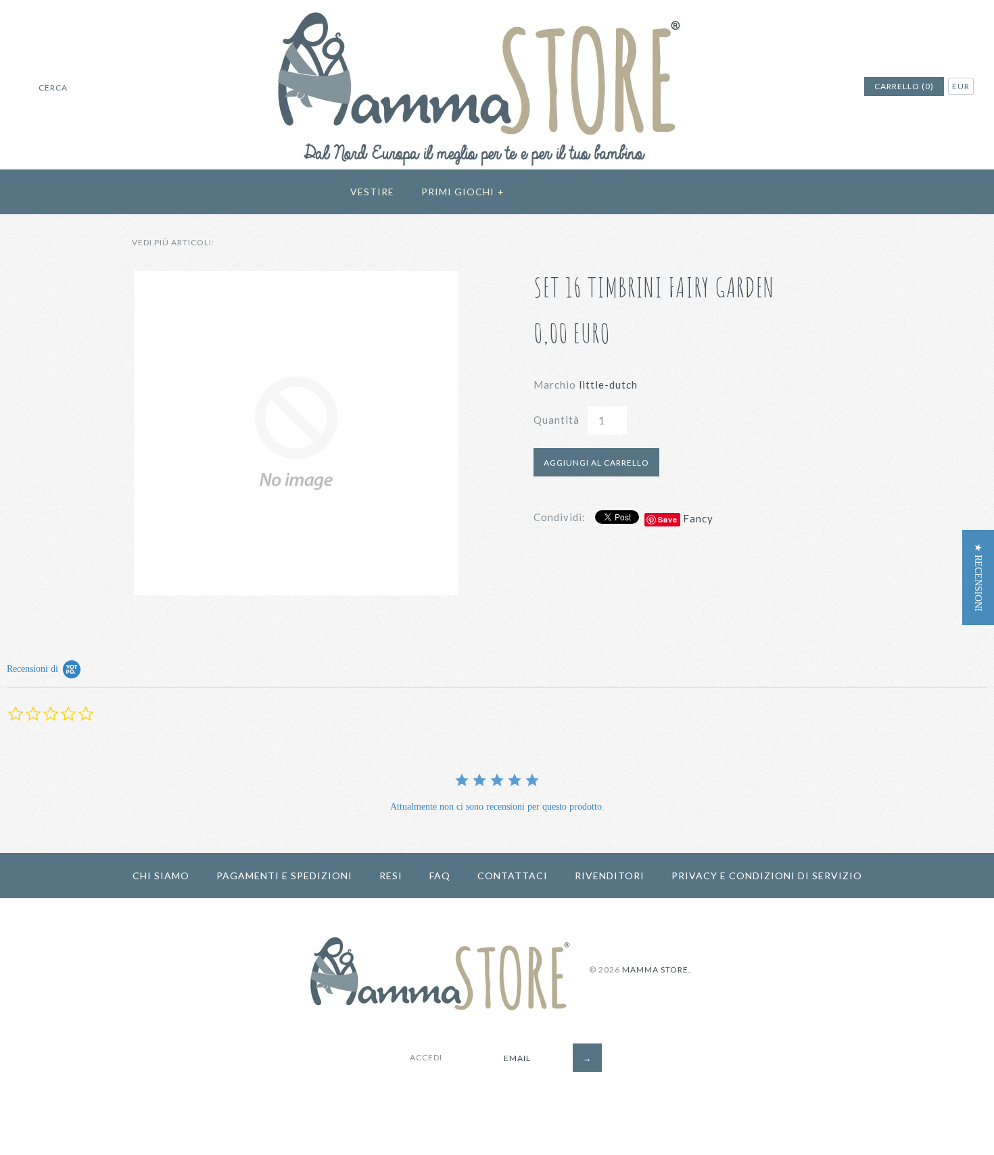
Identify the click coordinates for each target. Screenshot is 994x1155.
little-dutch (608, 384)
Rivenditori (609, 875)
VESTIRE (372, 191)
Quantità (556, 420)
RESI (390, 875)
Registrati (563, 191)
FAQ (439, 875)
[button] (978, 577)
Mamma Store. (656, 969)
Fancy (698, 518)
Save (668, 519)
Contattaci (512, 875)
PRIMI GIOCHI (462, 191)
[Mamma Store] (497, 8)
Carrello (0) (904, 86)
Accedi (624, 191)
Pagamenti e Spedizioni (284, 875)
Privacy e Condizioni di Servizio (766, 875)
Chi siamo (161, 875)
